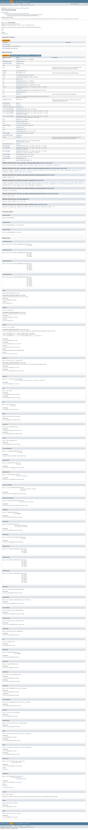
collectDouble (53, 182)
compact (18, 67)
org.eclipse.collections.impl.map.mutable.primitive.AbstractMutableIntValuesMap (23, 14)
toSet (43, 165)
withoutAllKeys (19, 156)
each (58, 170)
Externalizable (5, 18)
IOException (19, 762)
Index (26, 1)
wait (18, 201)
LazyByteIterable (7, 105)
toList (39, 165)
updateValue (19, 140)
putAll (17, 121)
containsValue (42, 170)
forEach (62, 170)
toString (18, 137)
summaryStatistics (7, 185)
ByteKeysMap (76, 18)
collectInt (67, 182)
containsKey (19, 70)
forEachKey (18, 75)
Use (14, 1)
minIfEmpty (30, 165)
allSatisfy (5, 170)
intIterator (19, 99)
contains (29, 170)
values (17, 143)
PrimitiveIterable (58, 18)
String (4, 137)
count (47, 170)
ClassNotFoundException (21, 778)
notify (9, 201)
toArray (30, 171)
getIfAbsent (19, 81)
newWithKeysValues (20, 109)
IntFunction (34, 86)
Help (29, 1)
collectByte (39, 182)
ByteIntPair (12, 107)
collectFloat (61, 182)
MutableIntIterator (7, 99)
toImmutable (19, 135)
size (24, 171)
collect (24, 170)
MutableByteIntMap (38, 18)
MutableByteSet (6, 103)
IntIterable (18, 18)
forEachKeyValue (20, 77)
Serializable (12, 18)
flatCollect (38, 183)
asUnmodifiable (19, 63)
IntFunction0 (32, 84)
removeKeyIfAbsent (20, 131)
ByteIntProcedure (28, 77)
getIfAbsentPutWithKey (21, 90)
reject (17, 125)
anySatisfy (11, 170)
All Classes (27, 3)
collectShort (81, 182)
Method (17, 5)
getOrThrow (18, 92)
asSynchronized (19, 61)
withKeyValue (19, 154)
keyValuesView (19, 107)
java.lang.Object (5, 12)
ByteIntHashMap (6, 44)
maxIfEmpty (20, 165)
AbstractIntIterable (47, 163)
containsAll (14, 165)
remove (17, 127)
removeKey (18, 129)
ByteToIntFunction (37, 90)
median (25, 165)
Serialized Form (4, 33)
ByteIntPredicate (24, 125)
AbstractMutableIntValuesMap (12, 23)
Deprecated (21, 1)
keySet (17, 103)
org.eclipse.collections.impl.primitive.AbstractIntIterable (16, 13)
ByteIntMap (24, 18)
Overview (2, 1)
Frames (15, 3)
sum (26, 171)
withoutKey (18, 158)
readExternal (19, 123)
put (17, 119)
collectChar (46, 182)
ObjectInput (25, 123)
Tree (17, 1)
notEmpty (11, 171)
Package (7, 1)
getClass (5, 201)
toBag (35, 165)
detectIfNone (53, 170)
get (17, 79)
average (8, 165)
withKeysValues (19, 145)
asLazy (4, 165)
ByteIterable (27, 156)
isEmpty (74, 170)
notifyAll (14, 201)
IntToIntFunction (20, 141)
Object (21, 72)
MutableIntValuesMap (48, 18)
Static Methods (14, 55)
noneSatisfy (5, 171)
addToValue (18, 59)
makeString (31, 206)
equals (17, 72)
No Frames (20, 3)
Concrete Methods (35, 55)
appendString (18, 170)
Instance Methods (24, 55)
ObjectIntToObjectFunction (36, 96)
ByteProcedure (25, 75)
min (80, 170)
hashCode (18, 94)
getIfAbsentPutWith (20, 86)
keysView (18, 105)
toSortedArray (49, 165)
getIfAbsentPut (19, 82)
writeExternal (19, 160)
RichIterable (6, 107)
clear (17, 65)
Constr (13, 5)
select (17, 133)
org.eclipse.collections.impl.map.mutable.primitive (17, 8)
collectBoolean (31, 182)
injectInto (18, 96)
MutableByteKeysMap (67, 18)
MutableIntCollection (8, 143)
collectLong (74, 182)
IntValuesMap (31, 18)
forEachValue (68, 170)
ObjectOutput (26, 160)
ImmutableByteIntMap (7, 135)
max (77, 170)
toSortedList (57, 165)
